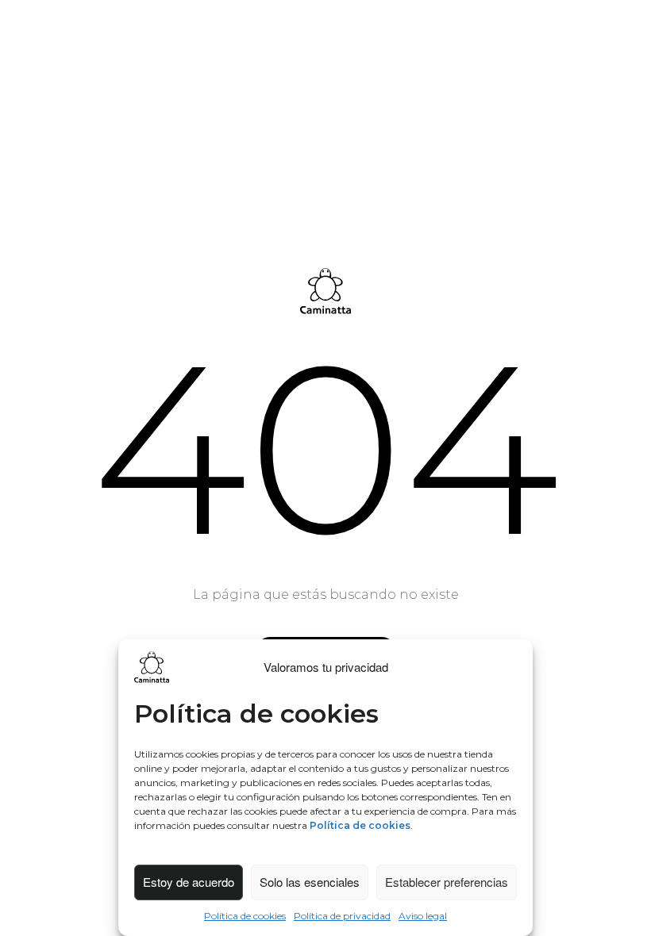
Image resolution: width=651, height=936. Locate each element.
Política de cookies (245, 916)
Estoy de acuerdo (188, 881)
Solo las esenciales (310, 881)
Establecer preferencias (446, 881)
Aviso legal (423, 916)
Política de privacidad (342, 916)
